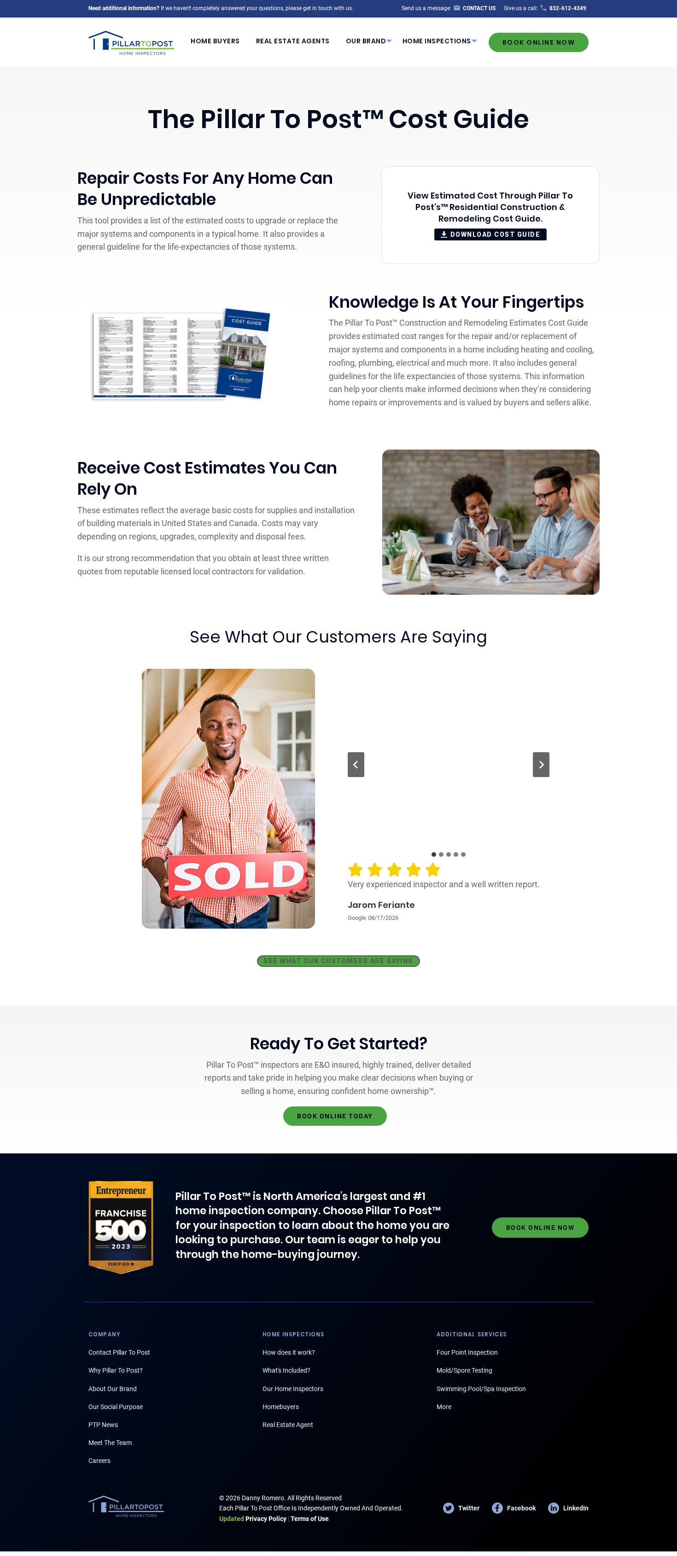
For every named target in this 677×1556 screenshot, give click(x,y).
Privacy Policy (252, 1518)
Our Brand (366, 41)
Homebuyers (281, 1406)
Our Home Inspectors (293, 1388)
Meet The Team (110, 1442)
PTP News (103, 1424)
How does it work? (289, 1352)
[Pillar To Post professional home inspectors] (131, 41)
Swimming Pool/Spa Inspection (481, 1388)
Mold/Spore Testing (464, 1370)
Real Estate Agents (293, 41)
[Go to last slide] (356, 764)
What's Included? (286, 1370)
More (444, 1406)
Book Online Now (538, 42)
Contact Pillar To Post (119, 1352)
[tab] (434, 854)
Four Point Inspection (467, 1352)
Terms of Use (310, 1518)
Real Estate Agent (288, 1424)
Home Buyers (215, 41)
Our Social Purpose (115, 1406)
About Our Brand (112, 1388)
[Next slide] (541, 764)
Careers (99, 1460)
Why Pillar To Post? (115, 1370)
